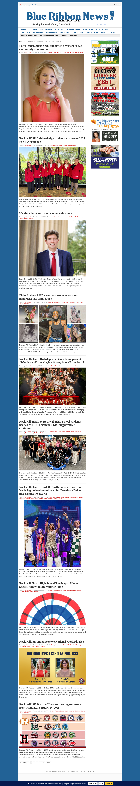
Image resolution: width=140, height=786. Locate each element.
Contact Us (74, 36)
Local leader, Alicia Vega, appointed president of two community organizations (50, 47)
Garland (81, 497)
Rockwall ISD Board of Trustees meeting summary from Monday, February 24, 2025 (50, 706)
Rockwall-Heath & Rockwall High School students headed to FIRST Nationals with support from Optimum (50, 425)
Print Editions (46, 29)
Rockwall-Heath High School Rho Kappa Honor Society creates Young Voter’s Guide (48, 585)
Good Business (73, 29)
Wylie (60, 498)
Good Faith (25, 33)
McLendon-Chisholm (76, 217)
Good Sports (77, 33)
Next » (48, 762)
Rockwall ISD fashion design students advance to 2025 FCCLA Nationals (52, 140)
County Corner (52, 52)
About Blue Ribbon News (29, 36)
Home (21, 41)
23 (43, 762)
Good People (51, 33)
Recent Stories (79, 52)
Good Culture (102, 29)
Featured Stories (61, 52)
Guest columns (108, 33)
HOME (23, 29)
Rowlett (42, 433)
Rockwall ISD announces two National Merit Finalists (51, 641)
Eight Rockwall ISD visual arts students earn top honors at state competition (48, 297)
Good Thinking (92, 33)
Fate (50, 431)
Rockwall (30, 218)
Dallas (59, 497)
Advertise (64, 36)
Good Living (38, 33)
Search (117, 5)
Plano (36, 498)
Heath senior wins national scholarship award (46, 213)
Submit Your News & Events (49, 36)
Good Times (60, 29)
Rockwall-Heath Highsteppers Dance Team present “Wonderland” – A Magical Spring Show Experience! (51, 360)
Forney (76, 497)
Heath (68, 217)
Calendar (32, 29)
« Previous (23, 762)
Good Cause (88, 29)
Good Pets (64, 33)
